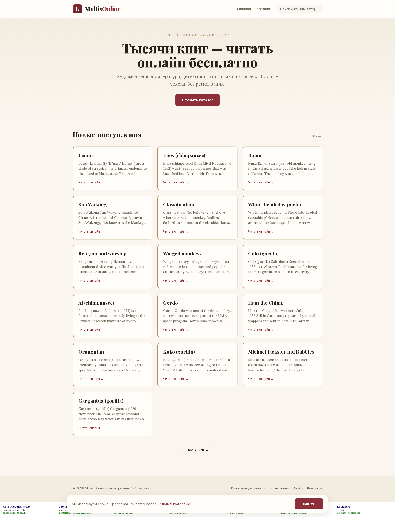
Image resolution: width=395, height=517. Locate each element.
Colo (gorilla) (263, 253)
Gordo (170, 302)
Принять (308, 504)
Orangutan (91, 351)
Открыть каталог (197, 100)
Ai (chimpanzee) (96, 302)
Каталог (263, 9)
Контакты (314, 488)
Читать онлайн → (91, 182)
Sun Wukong (92, 204)
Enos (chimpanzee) (184, 155)
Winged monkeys (182, 253)
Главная (244, 9)
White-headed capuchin (275, 204)
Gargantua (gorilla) (100, 400)
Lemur (86, 155)
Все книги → (197, 450)
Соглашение (279, 488)
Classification (178, 204)
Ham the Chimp (266, 302)
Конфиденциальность (248, 488)
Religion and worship (102, 253)
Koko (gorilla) (179, 351)
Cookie (298, 488)
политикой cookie (176, 504)
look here (64, 510)
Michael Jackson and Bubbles (281, 351)
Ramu (255, 155)
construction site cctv (14, 510)
